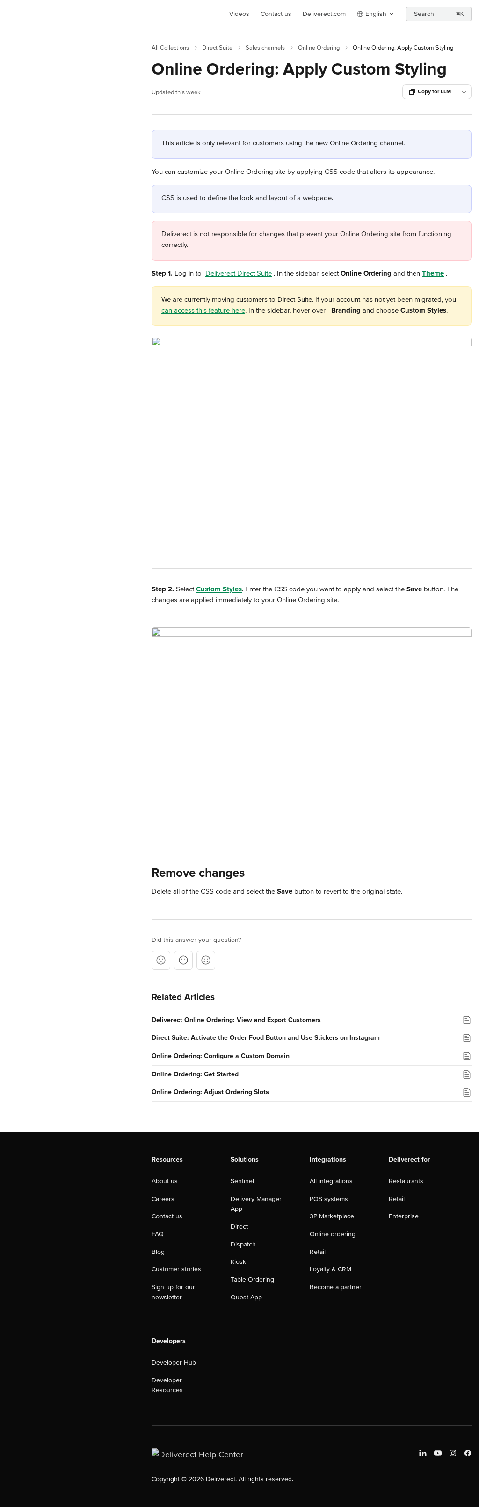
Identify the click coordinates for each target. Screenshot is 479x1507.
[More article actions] (464, 91)
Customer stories (176, 1269)
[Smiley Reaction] (205, 960)
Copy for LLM (434, 91)
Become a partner (336, 1287)
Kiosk (238, 1262)
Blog (158, 1252)
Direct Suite (217, 48)
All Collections (170, 48)
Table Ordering (252, 1279)
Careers (163, 1199)
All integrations (331, 1181)
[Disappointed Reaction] (161, 960)
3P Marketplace (332, 1216)
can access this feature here (203, 310)
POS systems (329, 1199)
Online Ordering (319, 48)
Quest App (246, 1297)
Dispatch (243, 1244)
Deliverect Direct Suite (238, 273)
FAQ (158, 1234)
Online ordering (333, 1234)
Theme (433, 273)
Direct (239, 1227)
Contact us (276, 14)
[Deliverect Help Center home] (9, 14)
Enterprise (404, 1216)
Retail (318, 1252)
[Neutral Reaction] (183, 960)
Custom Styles (219, 589)
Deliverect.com (324, 14)
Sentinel (242, 1181)
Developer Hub (174, 1362)
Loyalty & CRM (330, 1269)
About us (165, 1181)
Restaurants (406, 1181)
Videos (239, 14)
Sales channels (265, 48)
